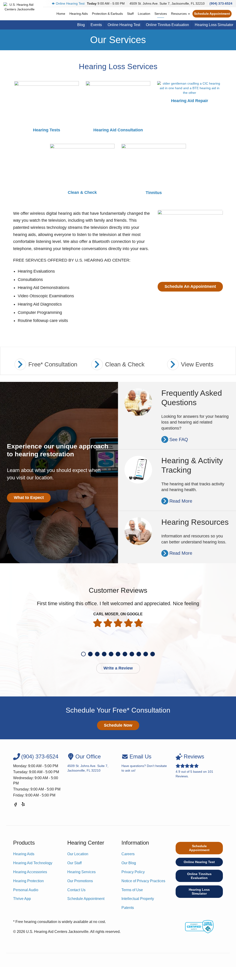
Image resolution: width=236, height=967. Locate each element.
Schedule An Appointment (190, 286)
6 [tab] (118, 654)
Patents (127, 908)
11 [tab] (152, 654)
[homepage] (19, 7)
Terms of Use (132, 890)
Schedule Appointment (212, 13)
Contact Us (76, 890)
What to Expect (29, 497)
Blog (81, 25)
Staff (130, 13)
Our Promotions (80, 881)
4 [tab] (104, 654)
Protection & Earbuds (107, 13)
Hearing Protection (28, 881)
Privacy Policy (133, 872)
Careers (128, 854)
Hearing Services (81, 872)
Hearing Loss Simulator (214, 25)
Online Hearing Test (70, 3)
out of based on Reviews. (194, 765)
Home (60, 13)
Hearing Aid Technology (32, 863)
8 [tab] (132, 654)
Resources (179, 13)
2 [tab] (90, 654)
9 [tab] (138, 654)
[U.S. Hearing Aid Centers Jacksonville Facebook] (15, 805)
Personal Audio (25, 890)
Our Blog (128, 863)
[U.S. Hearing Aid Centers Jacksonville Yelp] (23, 805)
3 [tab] (97, 654)
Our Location (77, 854)
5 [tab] (111, 654)
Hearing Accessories (30, 872)
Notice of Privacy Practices (143, 881)
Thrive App (22, 899)
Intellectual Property (137, 899)
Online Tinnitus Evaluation (167, 25)
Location (144, 13)
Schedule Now (118, 725)
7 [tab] (125, 654)
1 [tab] (83, 654)
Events (96, 25)
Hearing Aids (78, 13)
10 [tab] (145, 654)
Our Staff (74, 863)
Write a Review (118, 668)
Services (160, 13)
